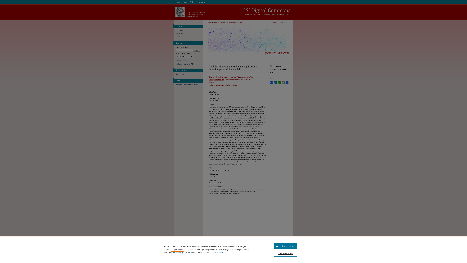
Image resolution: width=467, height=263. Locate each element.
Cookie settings (178, 253)
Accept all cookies (285, 246)
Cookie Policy (218, 253)
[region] (233, 249)
